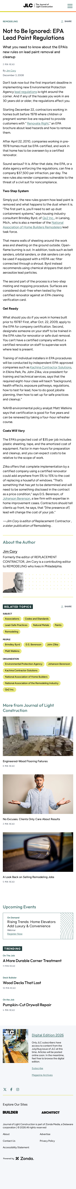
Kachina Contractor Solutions (50, 367)
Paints (58, 625)
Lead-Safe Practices (16, 625)
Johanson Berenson (16, 498)
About (6, 1134)
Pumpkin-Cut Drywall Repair (27, 1004)
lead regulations (25, 92)
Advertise (45, 1134)
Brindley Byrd (12, 644)
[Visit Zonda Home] (18, 1158)
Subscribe (37, 1068)
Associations (12, 618)
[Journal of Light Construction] (38, 6)
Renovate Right (38, 123)
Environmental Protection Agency (23, 663)
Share (68, 21)
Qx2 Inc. (48, 218)
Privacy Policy (47, 1140)
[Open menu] (70, 6)
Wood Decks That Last (22, 982)
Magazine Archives (42, 1075)
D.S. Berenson (33, 644)
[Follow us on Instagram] (18, 1089)
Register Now (14, 933)
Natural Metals (41, 625)
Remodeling (10, 21)
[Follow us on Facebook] (11, 1089)
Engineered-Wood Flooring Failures (25, 761)
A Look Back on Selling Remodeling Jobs (28, 877)
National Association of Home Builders (26, 676)
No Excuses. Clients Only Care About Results (31, 819)
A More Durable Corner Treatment (32, 960)
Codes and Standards (37, 618)
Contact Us (9, 1140)
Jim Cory (11, 70)
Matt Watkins (12, 651)
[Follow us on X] (5, 1089)
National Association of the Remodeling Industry (32, 683)
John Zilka (52, 644)
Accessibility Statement (16, 1147)
